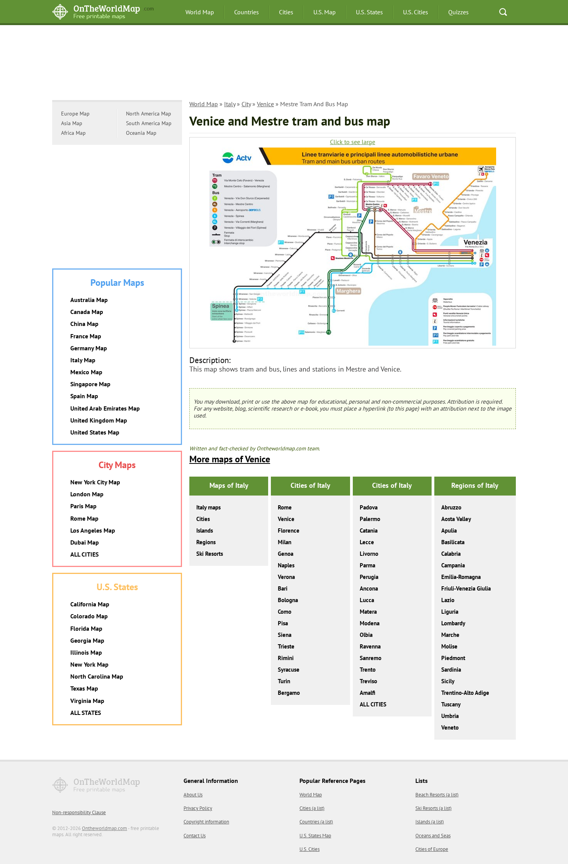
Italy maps (208, 507)
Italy (229, 104)
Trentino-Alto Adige (465, 692)
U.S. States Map (315, 835)
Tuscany (451, 704)
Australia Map (89, 300)
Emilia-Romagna (461, 577)
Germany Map (88, 348)
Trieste (286, 646)
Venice (265, 104)
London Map (87, 494)
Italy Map (82, 360)
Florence (288, 530)
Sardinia (451, 669)
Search (503, 12)
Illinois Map (86, 652)
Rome (285, 507)
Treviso (368, 681)
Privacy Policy (198, 808)
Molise (449, 646)
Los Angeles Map (92, 530)
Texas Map (84, 688)
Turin (284, 681)
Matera (368, 611)
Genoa (285, 553)
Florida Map (86, 628)
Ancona (369, 588)
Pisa (283, 623)
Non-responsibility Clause (79, 812)
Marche (450, 634)
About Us (193, 794)
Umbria (450, 716)
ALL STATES (85, 712)
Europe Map (75, 113)
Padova (369, 507)
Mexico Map (86, 372)
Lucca (367, 600)
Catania (369, 530)
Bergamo (289, 692)
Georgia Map (87, 640)
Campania (453, 565)
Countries (246, 12)
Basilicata (452, 542)
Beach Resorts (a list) (437, 794)
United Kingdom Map (98, 420)
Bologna (288, 600)
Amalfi (367, 692)
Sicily (447, 681)
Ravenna (370, 646)
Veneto (450, 727)
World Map (199, 12)
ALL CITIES (373, 704)
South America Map (149, 123)
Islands (204, 530)
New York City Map (95, 482)
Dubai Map (84, 542)
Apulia (449, 530)
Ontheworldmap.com (104, 828)
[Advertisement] (284, 64)
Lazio (447, 600)
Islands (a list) (429, 821)
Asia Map (71, 123)
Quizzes (458, 12)
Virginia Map (87, 700)
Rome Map (84, 518)
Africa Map (73, 132)
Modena (369, 623)
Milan (284, 542)
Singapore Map (90, 384)
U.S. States (369, 12)
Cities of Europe (431, 849)
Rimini (286, 658)
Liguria (449, 611)
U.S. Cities (415, 12)
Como (284, 611)
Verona (286, 577)
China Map (84, 324)
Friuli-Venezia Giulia (466, 588)
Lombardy (453, 623)
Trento (368, 669)
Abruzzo (451, 507)
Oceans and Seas (433, 835)
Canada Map (86, 312)
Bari (282, 588)
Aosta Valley (456, 519)
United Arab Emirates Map (105, 408)
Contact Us (195, 835)
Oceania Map (141, 132)
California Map (89, 604)
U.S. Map (324, 12)
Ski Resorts (209, 553)
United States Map (94, 432)
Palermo (370, 519)
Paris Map (83, 506)
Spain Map (84, 396)
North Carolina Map (96, 676)
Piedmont (453, 658)
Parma (367, 565)
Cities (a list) (312, 808)
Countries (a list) (316, 821)
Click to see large (352, 142)
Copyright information (206, 821)
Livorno (369, 553)
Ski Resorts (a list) (433, 808)
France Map (85, 336)
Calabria (451, 553)
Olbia (366, 634)
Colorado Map (89, 616)
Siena (284, 634)
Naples (286, 565)
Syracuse (288, 669)
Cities (286, 12)
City (246, 104)
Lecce (367, 542)
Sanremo (370, 658)
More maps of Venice (229, 459)
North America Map (148, 113)
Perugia (369, 577)
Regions (206, 542)
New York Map (89, 664)
